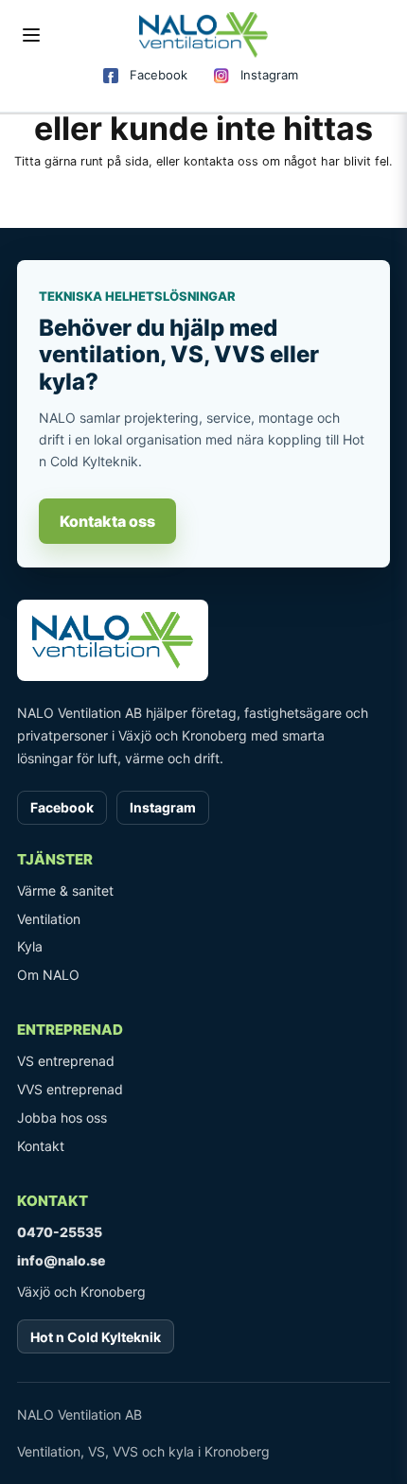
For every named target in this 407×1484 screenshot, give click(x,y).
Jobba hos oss (62, 1117)
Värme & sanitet (65, 890)
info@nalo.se (61, 1260)
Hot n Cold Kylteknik (95, 1337)
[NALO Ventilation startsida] (203, 640)
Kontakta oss (107, 521)
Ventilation (48, 919)
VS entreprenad (66, 1061)
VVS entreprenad (70, 1089)
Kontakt (40, 1146)
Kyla (30, 946)
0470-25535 (59, 1232)
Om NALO (48, 975)
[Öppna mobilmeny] (31, 35)
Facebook (158, 74)
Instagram (269, 74)
